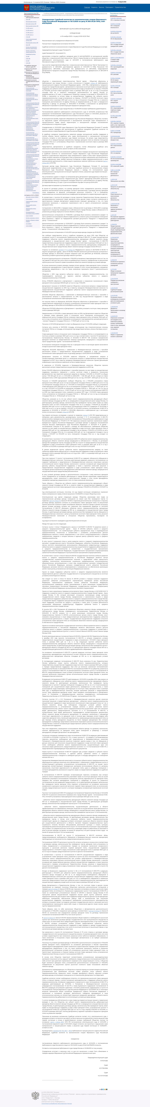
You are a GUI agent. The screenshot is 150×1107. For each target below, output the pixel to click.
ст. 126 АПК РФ (114, 306)
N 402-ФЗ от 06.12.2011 (116, 91)
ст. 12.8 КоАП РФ (115, 237)
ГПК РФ (28, 37)
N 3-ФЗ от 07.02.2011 (115, 85)
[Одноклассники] (105, 1089)
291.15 (70, 1031)
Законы (101, 7)
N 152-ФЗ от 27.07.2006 (116, 143)
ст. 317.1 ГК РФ (114, 185)
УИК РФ (28, 58)
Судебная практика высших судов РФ (54, 13)
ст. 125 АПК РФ (114, 333)
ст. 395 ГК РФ (114, 192)
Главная (87, 7)
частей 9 (61, 250)
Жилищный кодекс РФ (32, 42)
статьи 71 (86, 415)
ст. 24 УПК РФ (114, 295)
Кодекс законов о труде (32, 218)
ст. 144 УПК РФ (114, 278)
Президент (109, 7)
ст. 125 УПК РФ (114, 288)
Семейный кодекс (31, 54)
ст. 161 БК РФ (114, 259)
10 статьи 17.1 (70, 250)
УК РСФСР (28, 223)
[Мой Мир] (107, 1089)
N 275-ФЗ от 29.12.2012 (116, 50)
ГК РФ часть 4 (29, 34)
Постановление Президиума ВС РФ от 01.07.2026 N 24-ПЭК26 (32, 94)
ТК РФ (27, 56)
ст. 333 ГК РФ (114, 179)
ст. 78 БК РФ (114, 224)
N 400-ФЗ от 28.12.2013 (116, 18)
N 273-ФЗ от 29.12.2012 (116, 37)
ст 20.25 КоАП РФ (115, 203)
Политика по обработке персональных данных (57, 1103)
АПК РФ (28, 19)
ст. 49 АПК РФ (114, 316)
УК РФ (27, 60)
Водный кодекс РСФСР (32, 197)
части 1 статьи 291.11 (57, 1022)
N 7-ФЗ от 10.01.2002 (115, 78)
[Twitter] (103, 1089)
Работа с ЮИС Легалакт (57, 2)
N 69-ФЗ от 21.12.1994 (115, 24)
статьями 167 (57, 1031)
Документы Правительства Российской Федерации (32, 77)
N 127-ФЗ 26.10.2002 (115, 136)
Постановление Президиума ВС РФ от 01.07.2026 (32, 89)
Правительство (120, 7)
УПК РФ (28, 63)
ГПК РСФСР (29, 199)
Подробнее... (35, 192)
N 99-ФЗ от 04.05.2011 (116, 106)
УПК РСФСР (29, 226)
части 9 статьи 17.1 (55, 501)
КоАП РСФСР (29, 215)
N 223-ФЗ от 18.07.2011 (116, 121)
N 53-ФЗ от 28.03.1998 (116, 164)
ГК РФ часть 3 (29, 32)
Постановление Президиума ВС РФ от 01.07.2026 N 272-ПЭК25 (32, 139)
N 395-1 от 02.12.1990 (115, 170)
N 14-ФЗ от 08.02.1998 (116, 115)
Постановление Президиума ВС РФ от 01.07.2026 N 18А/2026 (32, 134)
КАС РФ (28, 44)
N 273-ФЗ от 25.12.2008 (116, 65)
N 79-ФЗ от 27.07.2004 (116, 42)
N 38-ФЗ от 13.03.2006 (116, 72)
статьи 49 (94, 83)
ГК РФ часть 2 (29, 30)
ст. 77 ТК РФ (113, 269)
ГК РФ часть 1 (29, 28)
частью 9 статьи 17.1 (95, 911)
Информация (28, 2)
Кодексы (94, 7)
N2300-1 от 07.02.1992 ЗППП (117, 57)
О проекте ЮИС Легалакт (41, 2)
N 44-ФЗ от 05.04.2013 (116, 151)
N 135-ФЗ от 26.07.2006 (116, 98)
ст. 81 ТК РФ (113, 215)
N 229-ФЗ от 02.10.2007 (116, 156)
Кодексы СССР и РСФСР (32, 195)
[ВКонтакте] (102, 1089)
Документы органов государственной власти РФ (32, 81)
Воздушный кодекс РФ (32, 26)
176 (63, 1031)
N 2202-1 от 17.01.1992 (115, 130)
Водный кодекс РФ (31, 23)
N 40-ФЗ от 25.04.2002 (116, 31)
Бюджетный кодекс (31, 21)
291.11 (66, 1031)
